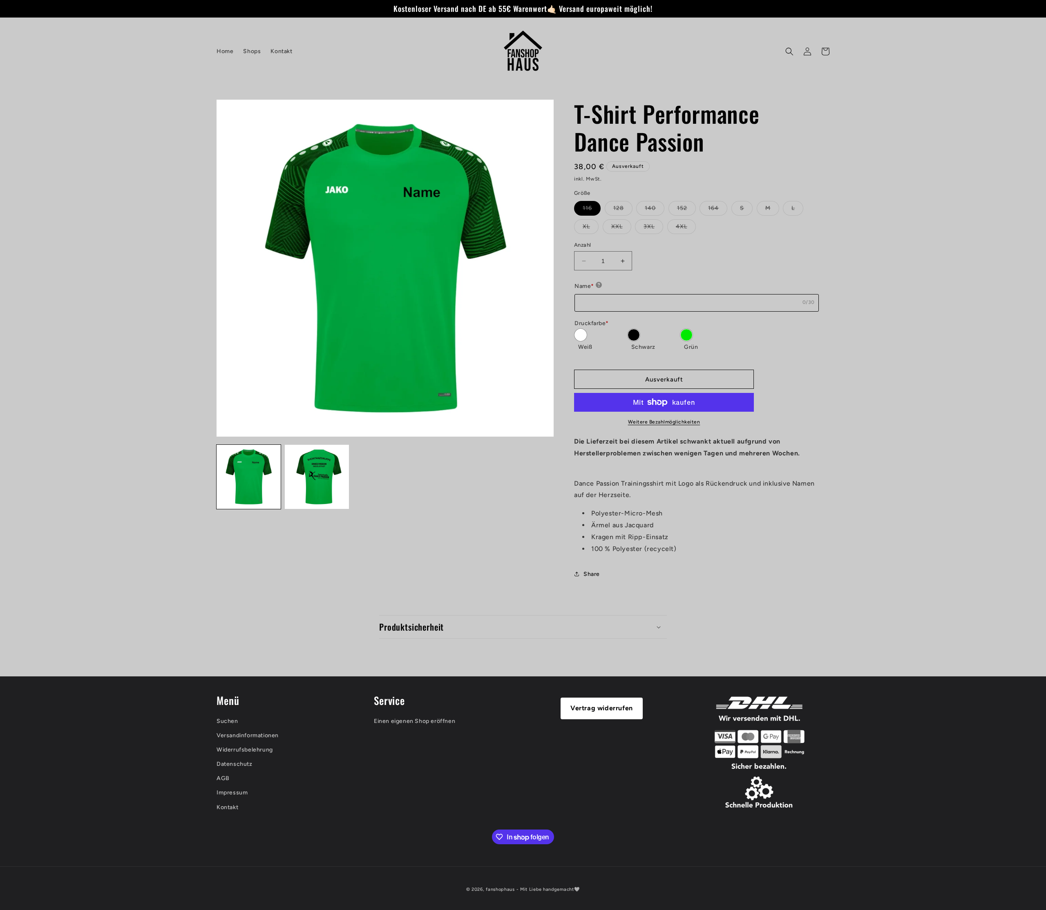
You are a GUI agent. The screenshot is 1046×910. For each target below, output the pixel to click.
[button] (789, 51)
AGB (223, 778)
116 (592, 210)
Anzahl (582, 245)
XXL (621, 228)
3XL (653, 228)
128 (623, 210)
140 (654, 210)
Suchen (227, 721)
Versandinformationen (248, 735)
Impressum (232, 793)
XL (591, 228)
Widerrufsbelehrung (245, 749)
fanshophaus (500, 889)
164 (717, 210)
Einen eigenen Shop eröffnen (414, 721)
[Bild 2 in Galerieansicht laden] (317, 477)
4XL (686, 228)
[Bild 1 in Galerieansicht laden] (249, 477)
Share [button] (591, 574)
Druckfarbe (591, 323)
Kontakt (227, 807)
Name (584, 286)
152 (686, 210)
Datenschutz (235, 764)
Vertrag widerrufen (601, 708)
